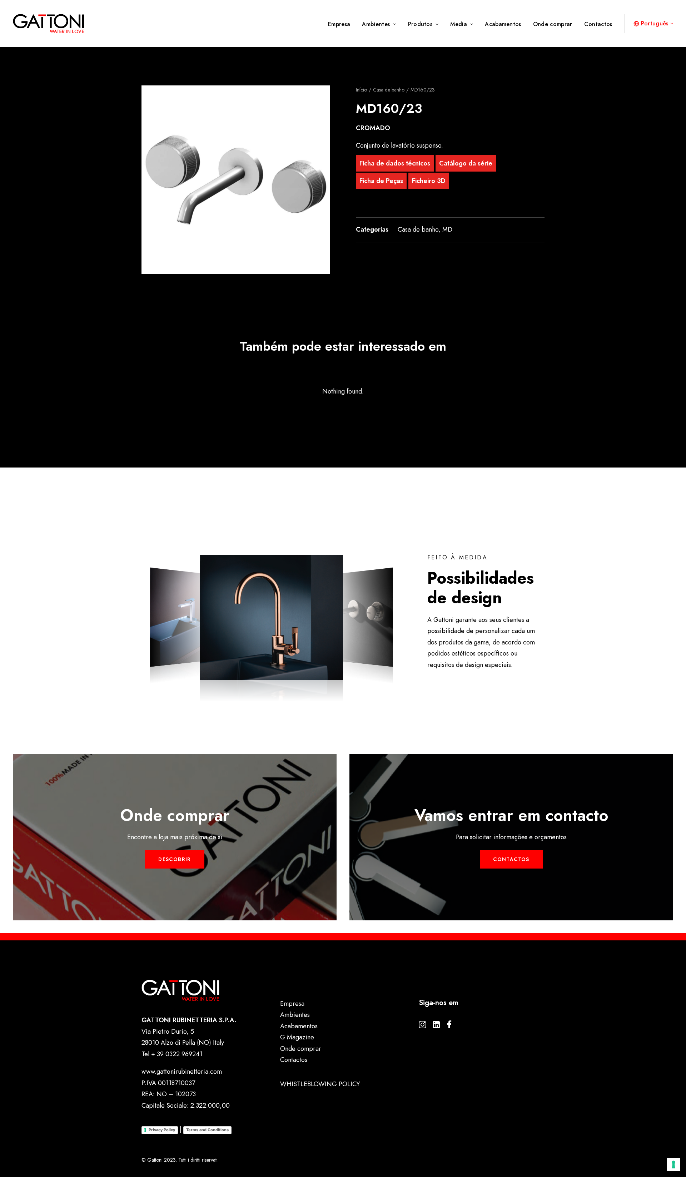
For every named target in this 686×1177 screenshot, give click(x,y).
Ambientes (376, 24)
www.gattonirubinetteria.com (181, 1071)
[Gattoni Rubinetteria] (48, 23)
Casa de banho (388, 89)
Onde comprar (552, 24)
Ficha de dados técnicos (394, 163)
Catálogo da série (465, 163)
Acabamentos (503, 24)
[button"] (422, 1026)
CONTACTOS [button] (511, 859)
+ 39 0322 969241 (177, 1054)
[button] (235, 179)
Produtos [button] (420, 24)
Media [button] (458, 24)
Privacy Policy (162, 1129)
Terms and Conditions (207, 1129)
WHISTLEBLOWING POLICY (320, 1084)
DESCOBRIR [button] (174, 859)
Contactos (598, 24)
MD (447, 229)
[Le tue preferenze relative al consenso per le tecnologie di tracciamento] (673, 1164)
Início (361, 89)
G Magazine (297, 1037)
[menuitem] (341, 24)
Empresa (339, 24)
